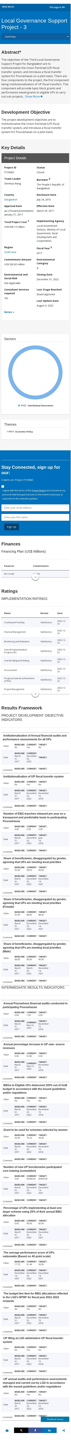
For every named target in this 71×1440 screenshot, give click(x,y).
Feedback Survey (55, 1419)
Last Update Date (48, 300)
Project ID (10, 167)
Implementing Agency (50, 221)
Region (8, 247)
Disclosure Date (46, 194)
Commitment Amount (17, 259)
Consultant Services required (16, 291)
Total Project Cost (16, 221)
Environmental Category (46, 261)
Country (9, 194)
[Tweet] (21, 1430)
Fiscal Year (44, 248)
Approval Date (13, 206)
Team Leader (12, 178)
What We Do (8, 6)
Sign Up (11, 526)
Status (41, 167)
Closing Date (44, 274)
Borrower (43, 179)
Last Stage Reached (49, 289)
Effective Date (45, 206)
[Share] (35, 1430)
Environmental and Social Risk (16, 276)
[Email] (7, 1430)
